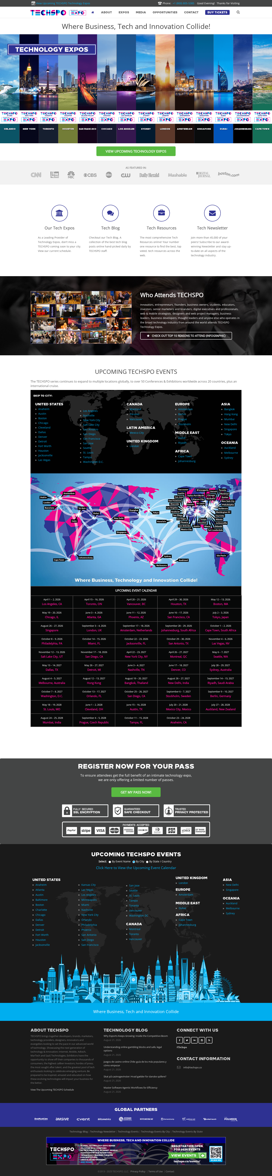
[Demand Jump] (167, 1122)
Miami (85, 905)
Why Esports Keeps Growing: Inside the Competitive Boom (136, 1036)
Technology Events (128, 1131)
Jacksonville (45, 455)
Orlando (86, 920)
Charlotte (41, 910)
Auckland (230, 447)
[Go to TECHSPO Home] (58, 12)
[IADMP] (125, 1122)
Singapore (230, 429)
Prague (182, 419)
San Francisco (91, 438)
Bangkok (229, 409)
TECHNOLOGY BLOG (126, 1030)
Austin (42, 413)
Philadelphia (89, 925)
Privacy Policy (137, 1171)
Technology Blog (79, 1131)
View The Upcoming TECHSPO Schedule (52, 1089)
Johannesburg (187, 461)
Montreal (135, 409)
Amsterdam (185, 409)
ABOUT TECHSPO (50, 1030)
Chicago (43, 423)
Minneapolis (89, 900)
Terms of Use (155, 1171)
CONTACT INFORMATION (203, 1058)
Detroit (42, 441)
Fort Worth (44, 446)
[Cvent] (83, 1122)
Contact (170, 1171)
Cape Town (185, 456)
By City (140, 861)
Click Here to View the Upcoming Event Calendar (136, 867)
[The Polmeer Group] (230, 1122)
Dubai (182, 437)
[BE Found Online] (146, 1122)
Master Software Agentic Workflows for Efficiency (130, 1087)
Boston (42, 418)
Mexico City (137, 432)
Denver (42, 437)
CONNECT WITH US (197, 1030)
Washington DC (138, 915)
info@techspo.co (192, 1067)
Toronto (134, 414)
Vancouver (136, 419)
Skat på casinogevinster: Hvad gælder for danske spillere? (135, 1076)
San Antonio (90, 429)
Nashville (89, 415)
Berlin (182, 414)
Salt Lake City (91, 424)
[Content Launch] (209, 1122)
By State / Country (160, 861)
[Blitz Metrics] (104, 1122)
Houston (43, 450)
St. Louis (88, 452)
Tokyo (227, 434)
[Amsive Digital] (62, 1122)
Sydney (228, 457)
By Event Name (121, 861)
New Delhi (230, 424)
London (134, 446)
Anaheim (43, 409)
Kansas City (88, 884)
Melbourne (231, 452)
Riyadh (182, 442)
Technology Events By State (187, 1131)
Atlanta (40, 889)
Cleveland (44, 427)
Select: (103, 861)
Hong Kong (231, 414)
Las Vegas (44, 460)
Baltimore (42, 900)
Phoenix (86, 930)
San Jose (88, 443)
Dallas (42, 432)
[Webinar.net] (188, 1122)
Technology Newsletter (102, 1131)
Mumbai (229, 419)
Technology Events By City (155, 1131)
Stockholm (184, 424)
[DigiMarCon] (41, 1122)
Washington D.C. (93, 462)
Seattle (87, 448)
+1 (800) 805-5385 (178, 3)
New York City (91, 420)
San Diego (89, 434)
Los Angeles (90, 411)
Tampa (87, 457)
